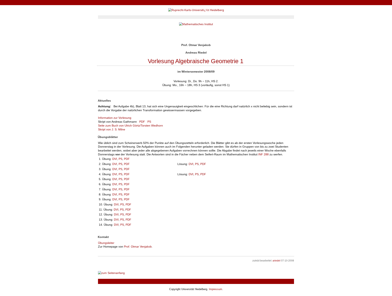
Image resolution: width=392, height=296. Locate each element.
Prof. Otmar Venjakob (138, 246)
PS (149, 121)
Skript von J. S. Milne (111, 129)
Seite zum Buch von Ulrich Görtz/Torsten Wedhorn (130, 125)
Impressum (215, 289)
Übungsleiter (106, 242)
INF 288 (263, 154)
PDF (142, 121)
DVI (114, 158)
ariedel (276, 260)
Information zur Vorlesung (114, 117)
